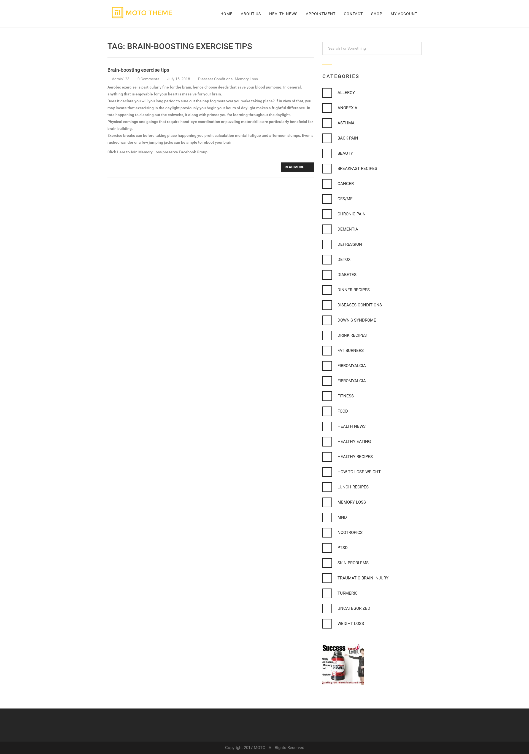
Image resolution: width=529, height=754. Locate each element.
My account (404, 14)
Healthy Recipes (355, 456)
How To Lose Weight (359, 471)
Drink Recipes (352, 335)
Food (343, 411)
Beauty (345, 153)
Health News (283, 14)
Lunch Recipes (353, 487)
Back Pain (348, 138)
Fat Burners (351, 350)
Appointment (321, 14)
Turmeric (348, 593)
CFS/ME (345, 198)
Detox (344, 259)
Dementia (348, 229)
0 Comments (148, 79)
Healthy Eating (354, 441)
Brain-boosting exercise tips (138, 70)
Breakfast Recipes (357, 168)
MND (342, 517)
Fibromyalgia (352, 365)
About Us (251, 14)
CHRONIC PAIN (352, 214)
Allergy (346, 92)
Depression (350, 244)
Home (226, 14)
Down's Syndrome (357, 320)
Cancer (346, 183)
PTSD (343, 547)
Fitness (346, 396)
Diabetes (347, 274)
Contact (353, 14)
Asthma (346, 123)
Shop (376, 14)
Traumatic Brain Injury (363, 578)
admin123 (120, 79)
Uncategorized (354, 608)
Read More (295, 167)
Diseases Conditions (215, 79)
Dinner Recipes (354, 289)
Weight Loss (351, 623)
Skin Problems (353, 562)
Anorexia (347, 107)
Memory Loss (246, 79)
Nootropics (350, 532)
